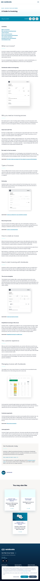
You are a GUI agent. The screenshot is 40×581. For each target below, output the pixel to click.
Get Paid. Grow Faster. (8, 553)
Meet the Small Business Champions (32, 565)
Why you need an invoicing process (9, 31)
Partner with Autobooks (4, 565)
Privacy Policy (25, 570)
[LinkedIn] (6, 560)
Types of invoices (5, 32)
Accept (24, 576)
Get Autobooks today (6, 39)
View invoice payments (11, 423)
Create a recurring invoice (12, 229)
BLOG (3, 8)
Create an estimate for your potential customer (17, 214)
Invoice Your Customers (11, 8)
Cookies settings (16, 576)
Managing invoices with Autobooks (9, 38)
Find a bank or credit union (9, 457)
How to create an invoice (7, 34)
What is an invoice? (6, 29)
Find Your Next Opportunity (18, 565)
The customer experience (7, 36)
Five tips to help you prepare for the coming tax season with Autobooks (22, 159)
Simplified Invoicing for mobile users (14, 334)
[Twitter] (3, 560)
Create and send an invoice (12, 316)
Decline (33, 576)
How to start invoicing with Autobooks (10, 35)
